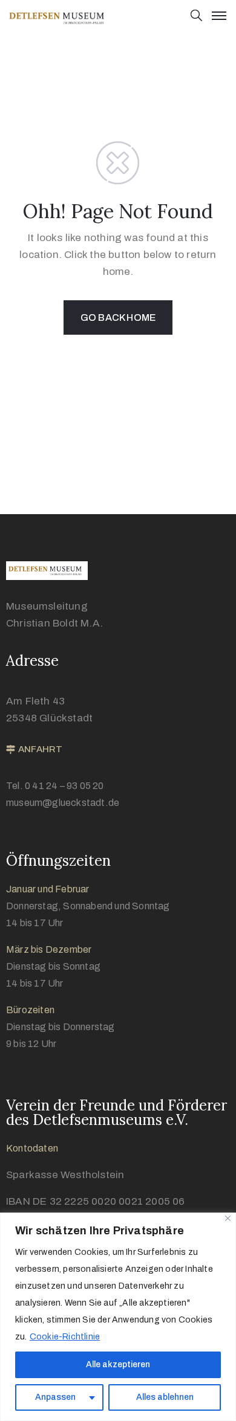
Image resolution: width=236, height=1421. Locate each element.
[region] (118, 1317)
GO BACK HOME (118, 317)
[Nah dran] (228, 1218)
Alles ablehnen (165, 1397)
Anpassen (55, 1397)
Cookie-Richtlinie (65, 1336)
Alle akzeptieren (118, 1364)
